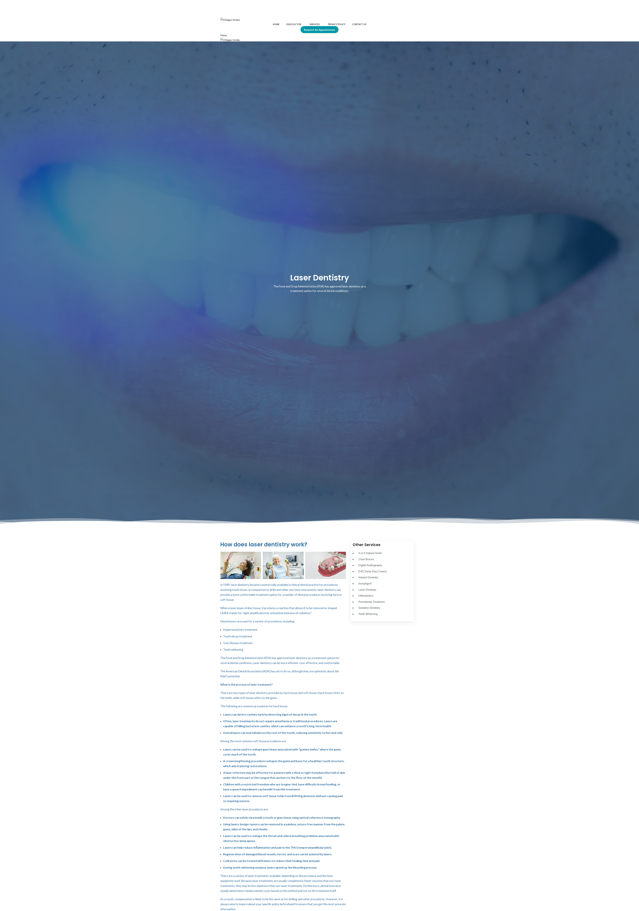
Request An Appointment (319, 29)
